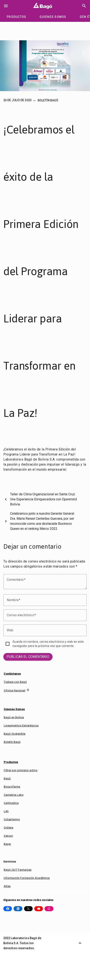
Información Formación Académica (27, 877)
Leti (6, 811)
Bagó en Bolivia (14, 717)
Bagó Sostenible (15, 733)
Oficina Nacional (14, 690)
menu (5, 5)
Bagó (7, 778)
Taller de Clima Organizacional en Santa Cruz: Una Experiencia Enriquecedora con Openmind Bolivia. (43, 499)
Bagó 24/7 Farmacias (18, 869)
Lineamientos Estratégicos (21, 725)
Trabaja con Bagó (15, 681)
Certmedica (11, 803)
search (84, 5)
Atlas (7, 886)
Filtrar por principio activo (20, 770)
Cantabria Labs (13, 794)
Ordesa (8, 827)
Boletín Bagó (48, 100)
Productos (11, 762)
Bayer (7, 843)
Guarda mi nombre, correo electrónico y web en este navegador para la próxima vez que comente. (48, 644)
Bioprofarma (12, 786)
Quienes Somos (14, 709)
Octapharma (12, 819)
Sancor (8, 835)
